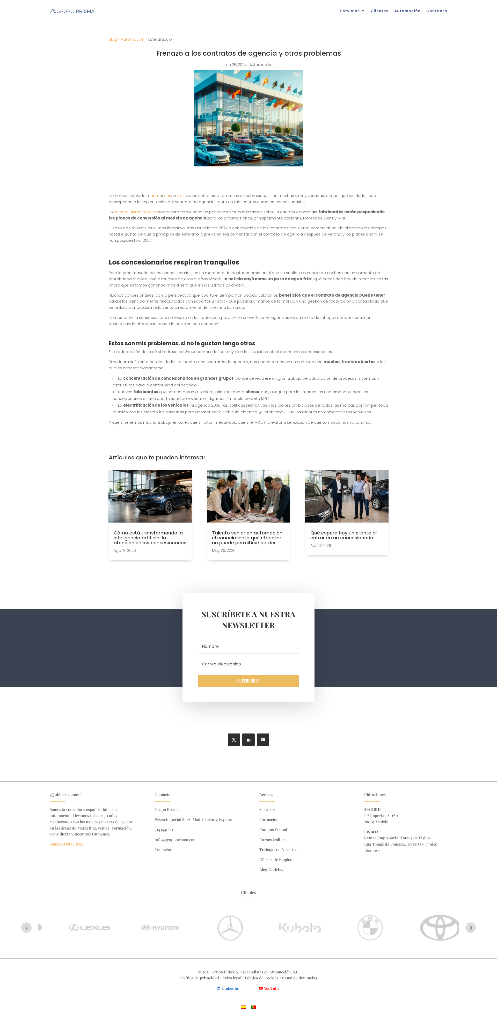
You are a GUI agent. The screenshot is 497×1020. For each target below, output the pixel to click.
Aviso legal (231, 977)
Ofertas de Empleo (275, 859)
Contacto (436, 10)
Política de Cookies (262, 977)
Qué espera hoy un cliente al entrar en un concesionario (343, 535)
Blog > (114, 39)
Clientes (380, 10)
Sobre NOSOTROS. (66, 844)
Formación (269, 819)
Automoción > (134, 39)
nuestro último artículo (135, 212)
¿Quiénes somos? (65, 794)
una (154, 195)
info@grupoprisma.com (175, 839)
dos (167, 195)
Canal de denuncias (299, 977)
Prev (26, 927)
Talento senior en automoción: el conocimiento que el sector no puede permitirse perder (247, 538)
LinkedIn (230, 988)
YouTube (272, 988)
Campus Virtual (273, 829)
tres (181, 195)
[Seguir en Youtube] (263, 739)
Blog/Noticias (271, 869)
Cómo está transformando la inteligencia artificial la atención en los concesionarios (150, 538)
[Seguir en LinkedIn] (248, 739)
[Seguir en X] (234, 739)
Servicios (350, 10)
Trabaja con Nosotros (278, 849)
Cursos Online (272, 839)
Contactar (163, 849)
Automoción (407, 10)
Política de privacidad (199, 977)
